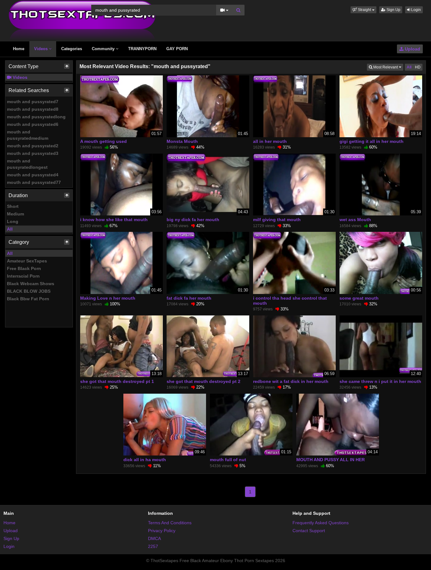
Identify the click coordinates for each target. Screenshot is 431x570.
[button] (363, 9)
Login (415, 10)
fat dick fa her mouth (189, 298)
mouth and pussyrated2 (32, 145)
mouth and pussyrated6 (32, 124)
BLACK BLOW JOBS (28, 291)
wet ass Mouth (355, 219)
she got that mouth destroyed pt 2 (203, 381)
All (10, 229)
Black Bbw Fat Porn (28, 298)
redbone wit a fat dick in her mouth (290, 381)
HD (418, 67)
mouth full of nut (228, 459)
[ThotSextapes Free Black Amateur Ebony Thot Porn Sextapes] (82, 20)
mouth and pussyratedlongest (27, 164)
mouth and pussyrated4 (32, 174)
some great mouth (359, 298)
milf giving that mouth (277, 219)
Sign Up (393, 10)
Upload (412, 48)
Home (18, 48)
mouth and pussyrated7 (32, 101)
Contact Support (308, 530)
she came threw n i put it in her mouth (380, 381)
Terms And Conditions (170, 522)
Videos (41, 48)
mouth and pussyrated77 (34, 182)
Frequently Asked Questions (320, 522)
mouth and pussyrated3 (32, 153)
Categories (71, 48)
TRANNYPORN (142, 48)
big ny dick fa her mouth (193, 219)
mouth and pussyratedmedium (27, 135)
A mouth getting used (103, 141)
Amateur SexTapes (27, 260)
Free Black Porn (24, 268)
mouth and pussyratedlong (36, 116)
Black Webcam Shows (30, 283)
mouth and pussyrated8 (32, 109)
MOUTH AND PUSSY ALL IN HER (330, 459)
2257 (153, 546)
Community (104, 48)
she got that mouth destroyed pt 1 (117, 381)
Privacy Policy (161, 530)
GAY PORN (177, 48)
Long (12, 221)
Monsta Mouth (182, 141)
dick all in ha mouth (144, 459)
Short (13, 206)
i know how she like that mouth (114, 219)
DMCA (154, 538)
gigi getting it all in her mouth (371, 141)
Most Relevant (387, 67)
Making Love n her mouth (107, 298)
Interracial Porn (23, 276)
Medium (15, 213)
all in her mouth (270, 141)
